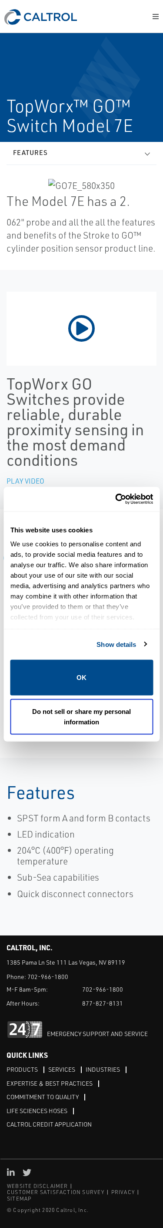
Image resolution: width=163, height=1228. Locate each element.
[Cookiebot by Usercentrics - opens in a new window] (116, 499)
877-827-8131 (102, 1003)
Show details (116, 644)
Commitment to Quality (43, 1096)
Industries (103, 1069)
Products (22, 1069)
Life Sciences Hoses (37, 1110)
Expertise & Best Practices (50, 1083)
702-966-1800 (47, 976)
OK (81, 677)
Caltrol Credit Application (49, 1124)
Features (30, 152)
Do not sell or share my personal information (81, 716)
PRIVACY (123, 1192)
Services (61, 1069)
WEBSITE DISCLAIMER (37, 1186)
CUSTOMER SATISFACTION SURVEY (56, 1192)
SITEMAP (19, 1198)
